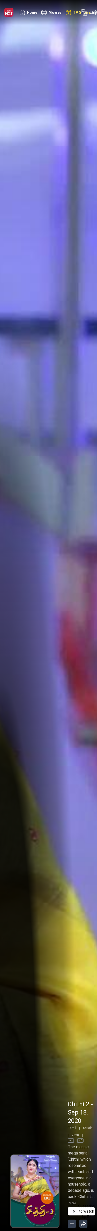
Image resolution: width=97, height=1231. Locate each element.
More (72, 1203)
